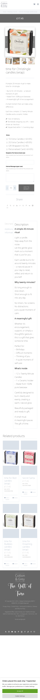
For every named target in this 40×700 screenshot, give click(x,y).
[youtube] (12, 631)
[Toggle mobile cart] (34, 4)
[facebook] (25, 631)
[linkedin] (15, 631)
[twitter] (5, 631)
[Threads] (21, 632)
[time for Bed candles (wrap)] (11, 458)
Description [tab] (8, 223)
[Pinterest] (26, 205)
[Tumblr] (23, 205)
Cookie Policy (15, 606)
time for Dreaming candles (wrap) (27, 545)
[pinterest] (18, 631)
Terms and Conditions (26, 606)
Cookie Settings (20, 696)
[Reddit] (13, 205)
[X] (10, 205)
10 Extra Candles (20, 138)
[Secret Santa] (29, 458)
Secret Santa (28, 477)
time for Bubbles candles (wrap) (8, 545)
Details (16, 498)
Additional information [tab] (8, 231)
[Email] (7, 208)
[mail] (34, 631)
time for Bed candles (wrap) (10, 480)
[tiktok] (28, 631)
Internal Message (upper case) (14, 166)
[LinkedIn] (16, 205)
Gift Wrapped (18, 145)
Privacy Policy (6, 606)
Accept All (20, 691)
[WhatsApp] (20, 205)
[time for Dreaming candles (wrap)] (29, 521)
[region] (20, 689)
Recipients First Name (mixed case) (15, 153)
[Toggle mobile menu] (38, 4)
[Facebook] (7, 205)
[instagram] (9, 631)
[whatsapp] (31, 631)
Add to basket (26, 188)
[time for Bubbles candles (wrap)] (11, 521)
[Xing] (32, 205)
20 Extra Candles (20, 142)
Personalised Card (20, 149)
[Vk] (29, 205)
